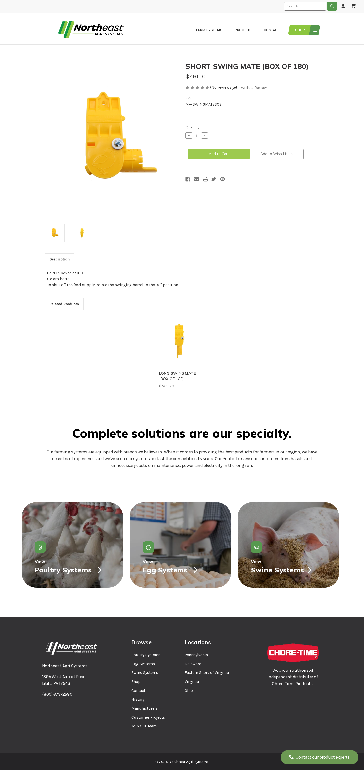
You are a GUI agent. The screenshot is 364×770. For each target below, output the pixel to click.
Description (59, 259)
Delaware (193, 663)
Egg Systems (143, 663)
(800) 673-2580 (57, 694)
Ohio (189, 690)
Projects (243, 30)
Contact (271, 30)
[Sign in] (343, 6)
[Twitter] (213, 179)
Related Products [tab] (64, 304)
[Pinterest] (222, 179)
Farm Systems (209, 30)
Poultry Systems (145, 654)
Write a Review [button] (254, 87)
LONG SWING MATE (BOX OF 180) (177, 376)
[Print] (205, 179)
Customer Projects (148, 717)
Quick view (179, 342)
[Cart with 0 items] (353, 6)
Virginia (192, 681)
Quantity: (192, 127)
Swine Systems (144, 672)
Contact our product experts (322, 757)
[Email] (196, 179)
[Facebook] (187, 179)
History (137, 699)
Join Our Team (144, 726)
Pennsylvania (196, 654)
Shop (300, 30)
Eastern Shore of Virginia (207, 672)
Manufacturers (144, 708)
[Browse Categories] (314, 30)
